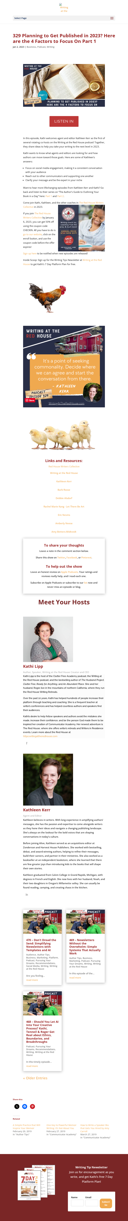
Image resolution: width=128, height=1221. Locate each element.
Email (88, 1197)
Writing (50, 46)
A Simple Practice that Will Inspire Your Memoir (26, 1127)
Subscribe (106, 1203)
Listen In (64, 121)
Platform (53, 957)
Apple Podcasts (69, 571)
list (85, 582)
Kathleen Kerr (64, 481)
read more (32, 979)
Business (31, 46)
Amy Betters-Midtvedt (64, 531)
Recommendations (45, 963)
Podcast (41, 46)
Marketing (42, 957)
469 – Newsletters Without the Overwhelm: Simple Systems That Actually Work (85, 946)
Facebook (71, 557)
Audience (31, 954)
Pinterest (86, 557)
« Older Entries (35, 1078)
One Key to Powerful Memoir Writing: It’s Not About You (61, 1127)
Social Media (32, 965)
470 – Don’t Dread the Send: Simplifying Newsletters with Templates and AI (41, 945)
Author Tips (43, 954)
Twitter (61, 557)
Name (74, 1197)
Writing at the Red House (41, 967)
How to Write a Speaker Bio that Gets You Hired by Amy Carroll (94, 1128)
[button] (64, 472)
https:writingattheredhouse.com (40, 736)
